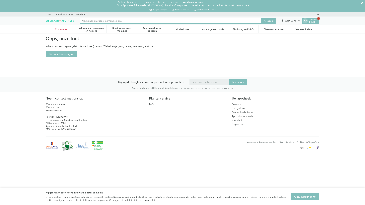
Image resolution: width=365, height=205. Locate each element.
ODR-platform (312, 142)
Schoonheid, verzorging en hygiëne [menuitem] (92, 29)
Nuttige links (238, 108)
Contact (49, 14)
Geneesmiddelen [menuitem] (307, 30)
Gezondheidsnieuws (64, 14)
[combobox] (170, 21)
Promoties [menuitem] (62, 29)
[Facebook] (317, 113)
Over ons (236, 104)
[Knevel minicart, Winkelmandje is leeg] (305, 20)
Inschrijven (238, 82)
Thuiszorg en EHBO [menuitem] (245, 30)
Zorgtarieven (238, 124)
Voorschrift (80, 14)
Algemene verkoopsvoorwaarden (261, 142)
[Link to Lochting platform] (317, 148)
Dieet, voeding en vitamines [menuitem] (124, 29)
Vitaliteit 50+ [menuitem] (187, 30)
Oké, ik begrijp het (305, 196)
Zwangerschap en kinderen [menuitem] (155, 29)
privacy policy (227, 88)
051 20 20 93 (62, 116)
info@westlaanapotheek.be (73, 119)
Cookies (300, 142)
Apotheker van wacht (243, 116)
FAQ (151, 104)
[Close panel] (362, 3)
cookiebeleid (149, 200)
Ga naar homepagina (61, 54)
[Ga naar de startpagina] (60, 20)
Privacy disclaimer (286, 142)
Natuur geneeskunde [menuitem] (215, 30)
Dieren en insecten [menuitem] (276, 30)
